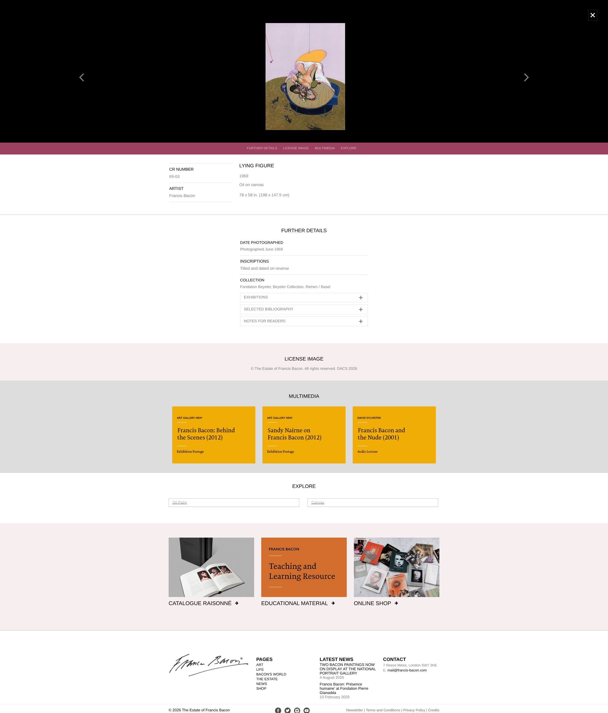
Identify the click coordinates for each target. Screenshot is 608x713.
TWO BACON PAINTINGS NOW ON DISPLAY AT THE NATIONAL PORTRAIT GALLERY (348, 669)
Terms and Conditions (383, 710)
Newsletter (354, 710)
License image (296, 148)
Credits (433, 710)
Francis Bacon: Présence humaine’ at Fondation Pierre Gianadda (344, 688)
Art (259, 665)
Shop (261, 689)
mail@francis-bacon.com (407, 670)
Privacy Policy (414, 710)
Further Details (262, 148)
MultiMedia (325, 148)
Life (260, 670)
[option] (214, 434)
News (261, 684)
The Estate (267, 679)
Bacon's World (271, 674)
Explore (348, 148)
